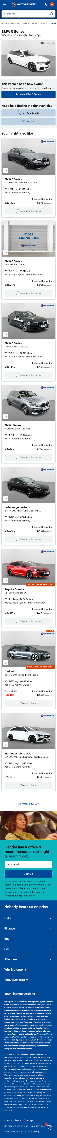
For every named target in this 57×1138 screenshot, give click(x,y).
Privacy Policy (12, 895)
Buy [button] (6, 938)
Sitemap (28, 1120)
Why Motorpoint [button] (15, 969)
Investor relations (13, 1131)
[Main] (23, 4)
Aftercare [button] (10, 959)
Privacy (8, 1120)
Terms (18, 1120)
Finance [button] (9, 928)
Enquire (31, 121)
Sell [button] (6, 948)
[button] (4, 4)
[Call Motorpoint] (46, 4)
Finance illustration (42, 199)
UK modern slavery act (16, 1126)
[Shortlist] (52, 4)
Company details (39, 1126)
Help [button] (7, 918)
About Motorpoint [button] (16, 979)
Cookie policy (32, 1131)
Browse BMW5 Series (28, 94)
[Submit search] (51, 14)
